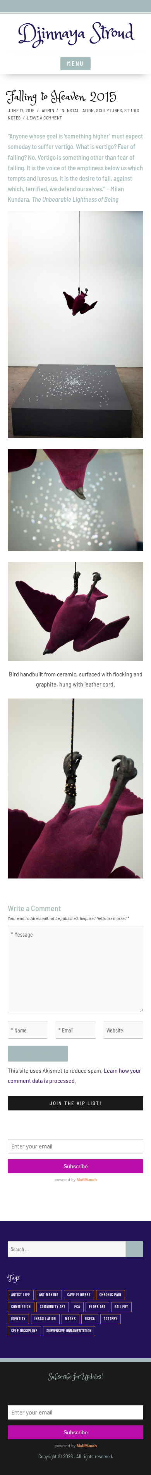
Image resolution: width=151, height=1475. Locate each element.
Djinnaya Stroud (76, 33)
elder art (97, 1306)
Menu (75, 63)
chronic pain (111, 1294)
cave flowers (79, 1294)
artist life (20, 1294)
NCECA (90, 1318)
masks (70, 1318)
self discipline (24, 1330)
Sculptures (109, 110)
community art (52, 1306)
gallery (121, 1306)
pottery (110, 1318)
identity (18, 1318)
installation (45, 1318)
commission (21, 1306)
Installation (79, 110)
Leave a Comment (44, 117)
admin (48, 110)
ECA (77, 1306)
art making (48, 1294)
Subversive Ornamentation (69, 1330)
